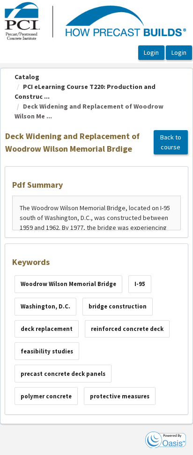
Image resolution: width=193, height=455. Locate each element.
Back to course (170, 142)
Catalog (27, 77)
